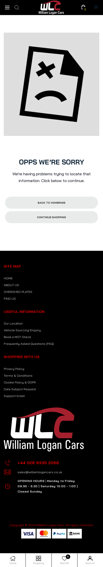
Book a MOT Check (17, 337)
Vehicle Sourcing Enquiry (22, 330)
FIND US (10, 298)
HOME (8, 278)
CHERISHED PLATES (18, 292)
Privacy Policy (14, 369)
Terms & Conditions (18, 375)
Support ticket (14, 396)
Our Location (13, 323)
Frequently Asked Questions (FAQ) (29, 344)
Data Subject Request (20, 389)
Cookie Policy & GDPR (20, 382)
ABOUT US (11, 285)
